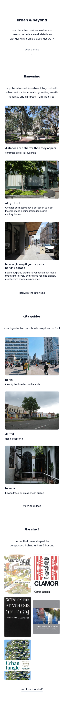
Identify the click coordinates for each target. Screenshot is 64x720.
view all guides (32, 506)
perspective (17, 545)
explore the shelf (32, 689)
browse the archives (32, 292)
